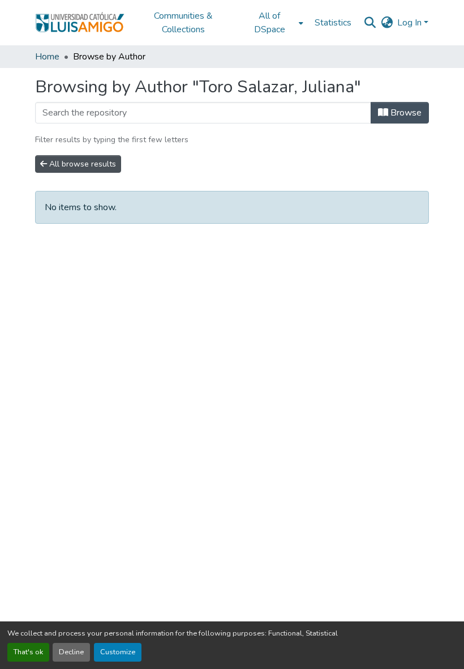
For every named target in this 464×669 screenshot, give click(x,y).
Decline (71, 652)
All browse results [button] (81, 164)
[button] (79, 22)
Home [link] (47, 56)
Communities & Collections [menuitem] (183, 23)
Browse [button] (405, 112)
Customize (117, 652)
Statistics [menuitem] (333, 22)
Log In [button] (410, 22)
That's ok (28, 652)
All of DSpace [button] (269, 23)
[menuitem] (272, 22)
